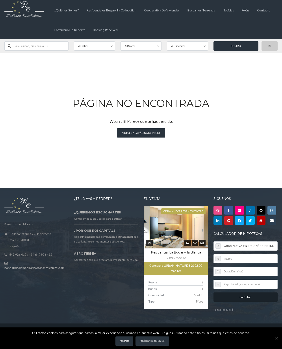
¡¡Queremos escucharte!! (97, 212)
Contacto (263, 10)
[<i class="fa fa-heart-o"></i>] (195, 243)
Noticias (228, 10)
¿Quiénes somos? (66, 10)
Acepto (124, 341)
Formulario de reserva (69, 30)
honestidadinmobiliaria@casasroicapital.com (34, 268)
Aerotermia (85, 253)
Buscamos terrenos (201, 10)
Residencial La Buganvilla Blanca (176, 252)
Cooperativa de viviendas (162, 10)
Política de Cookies (152, 341)
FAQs (245, 10)
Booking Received (105, 30)
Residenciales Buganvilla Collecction (111, 10)
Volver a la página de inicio (141, 132)
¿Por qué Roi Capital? (94, 231)
